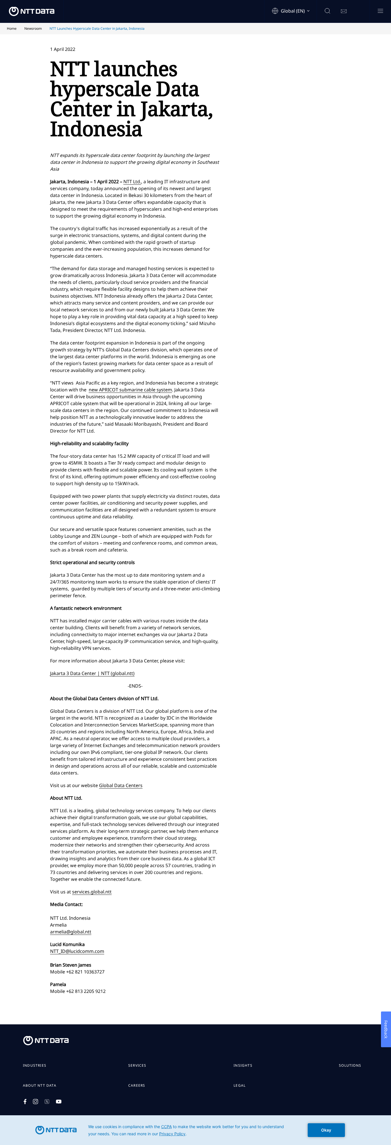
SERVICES (137, 1066)
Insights (243, 1066)
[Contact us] (343, 11)
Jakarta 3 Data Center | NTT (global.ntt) (92, 673)
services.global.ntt (92, 892)
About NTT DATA (39, 1086)
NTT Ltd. (132, 181)
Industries (34, 1066)
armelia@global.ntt (70, 932)
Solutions (350, 1066)
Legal (240, 1086)
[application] (195, 1130)
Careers (136, 1086)
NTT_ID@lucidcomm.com (77, 951)
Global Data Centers (121, 785)
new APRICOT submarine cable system (130, 390)
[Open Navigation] (380, 11)
